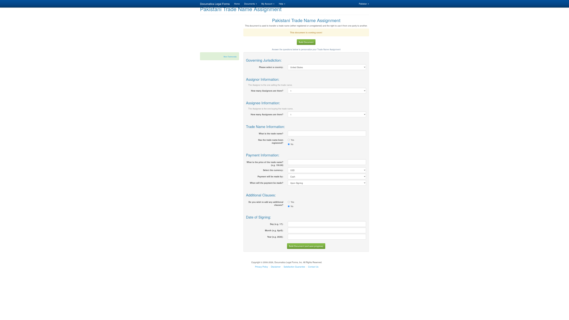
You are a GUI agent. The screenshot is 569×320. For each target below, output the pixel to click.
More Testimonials (230, 56)
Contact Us (313, 266)
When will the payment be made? (266, 182)
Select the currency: (273, 170)
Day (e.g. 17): (276, 224)
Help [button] (281, 3)
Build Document (306, 42)
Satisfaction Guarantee (294, 266)
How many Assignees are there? (267, 114)
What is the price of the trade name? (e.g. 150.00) (265, 164)
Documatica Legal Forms (215, 4)
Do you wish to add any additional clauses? (265, 203)
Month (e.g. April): (274, 230)
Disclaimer (276, 266)
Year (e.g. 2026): (275, 236)
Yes (292, 139)
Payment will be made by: (270, 176)
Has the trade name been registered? (270, 141)
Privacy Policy (261, 266)
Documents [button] (249, 3)
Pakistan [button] (363, 3)
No (292, 144)
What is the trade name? (271, 133)
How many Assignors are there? (267, 90)
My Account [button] (267, 3)
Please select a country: (271, 67)
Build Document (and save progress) (306, 246)
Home (237, 3)
